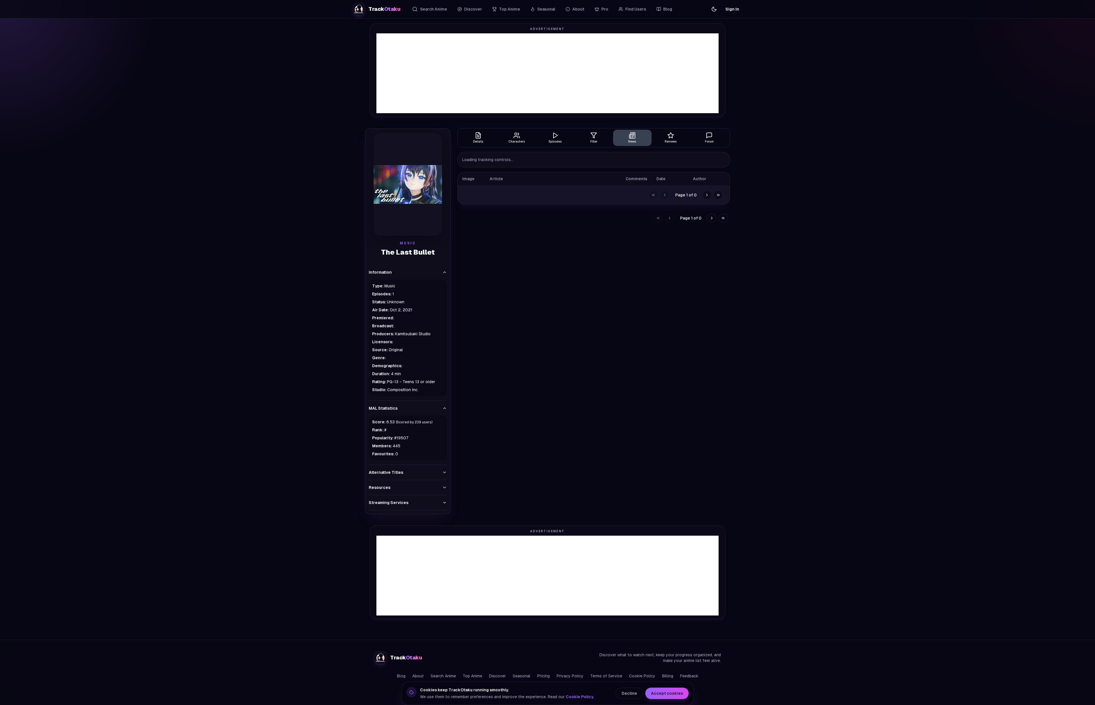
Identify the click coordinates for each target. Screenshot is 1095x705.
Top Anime (509, 9)
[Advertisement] (547, 73)
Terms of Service (606, 676)
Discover (473, 9)
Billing (667, 676)
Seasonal (546, 9)
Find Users (635, 9)
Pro (604, 9)
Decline (629, 693)
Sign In (732, 9)
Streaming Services (388, 502)
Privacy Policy (570, 676)
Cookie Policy (642, 676)
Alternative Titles (386, 472)
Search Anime (433, 9)
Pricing (543, 676)
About (578, 9)
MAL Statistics (383, 408)
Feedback (689, 676)
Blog (667, 9)
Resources (379, 487)
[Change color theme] (714, 9)
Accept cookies (667, 693)
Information (380, 272)
